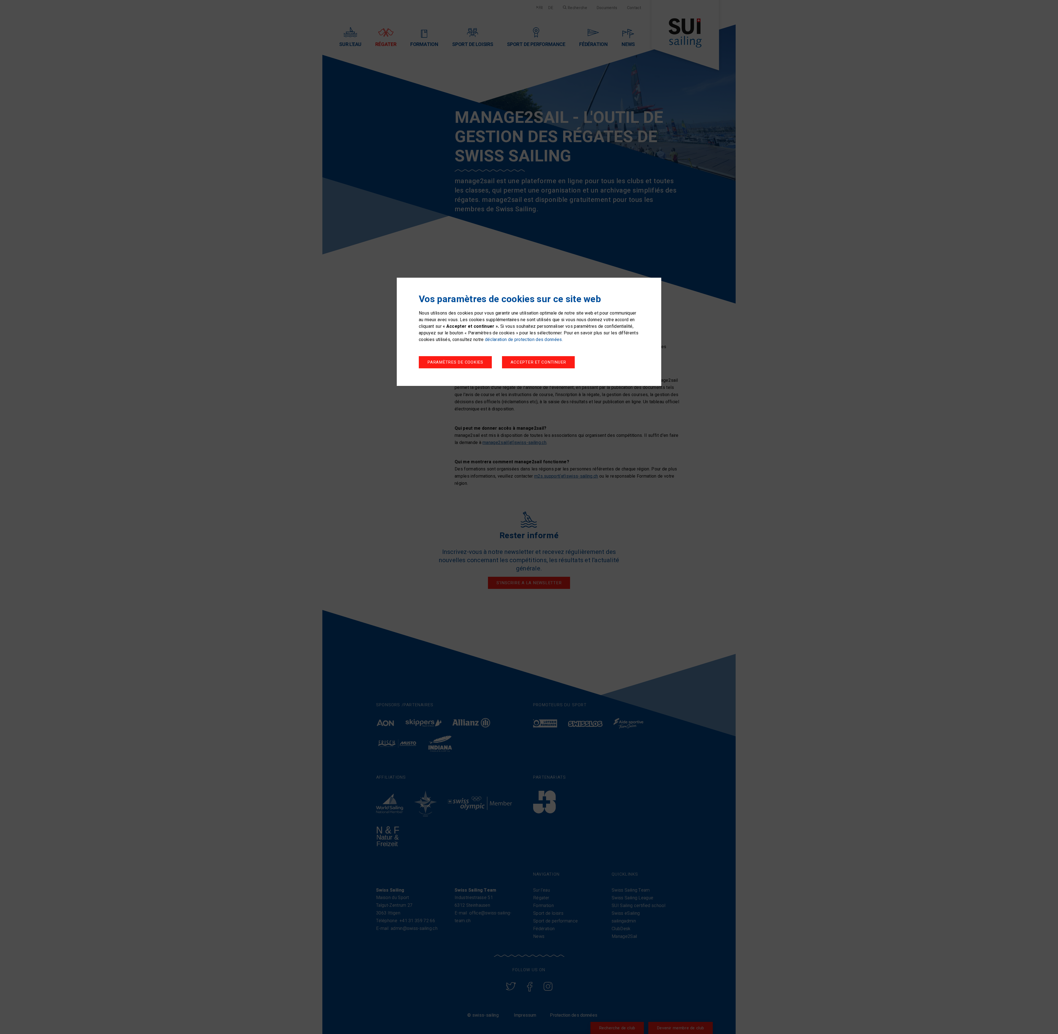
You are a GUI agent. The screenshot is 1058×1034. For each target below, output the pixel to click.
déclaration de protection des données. (524, 339)
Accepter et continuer (538, 362)
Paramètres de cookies (455, 362)
